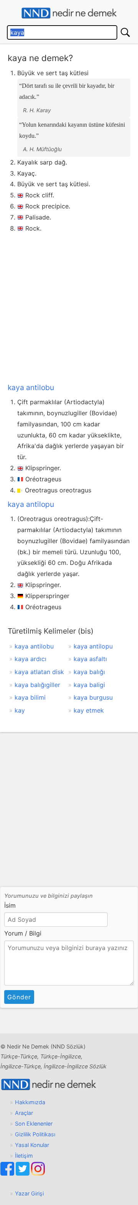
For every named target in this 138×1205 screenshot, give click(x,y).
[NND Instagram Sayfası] (38, 1173)
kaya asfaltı (90, 659)
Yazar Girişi (29, 1193)
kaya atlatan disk (39, 672)
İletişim (24, 1155)
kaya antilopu (31, 504)
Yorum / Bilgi (22, 933)
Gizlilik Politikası (35, 1134)
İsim (10, 905)
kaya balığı (89, 672)
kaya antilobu (31, 387)
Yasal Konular (32, 1145)
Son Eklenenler (34, 1123)
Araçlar (24, 1113)
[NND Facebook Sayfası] (8, 1173)
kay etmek (89, 710)
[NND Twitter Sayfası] (23, 1173)
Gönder (19, 997)
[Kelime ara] (125, 32)
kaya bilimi (30, 697)
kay (20, 710)
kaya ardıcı (30, 659)
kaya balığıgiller (37, 685)
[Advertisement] (69, 306)
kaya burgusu (93, 697)
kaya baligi (89, 685)
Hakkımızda (30, 1102)
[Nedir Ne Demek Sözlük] (69, 13)
